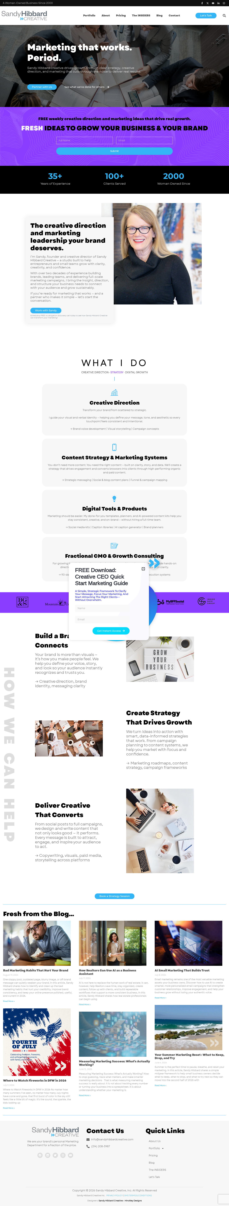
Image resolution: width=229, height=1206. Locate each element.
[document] (114, 603)
